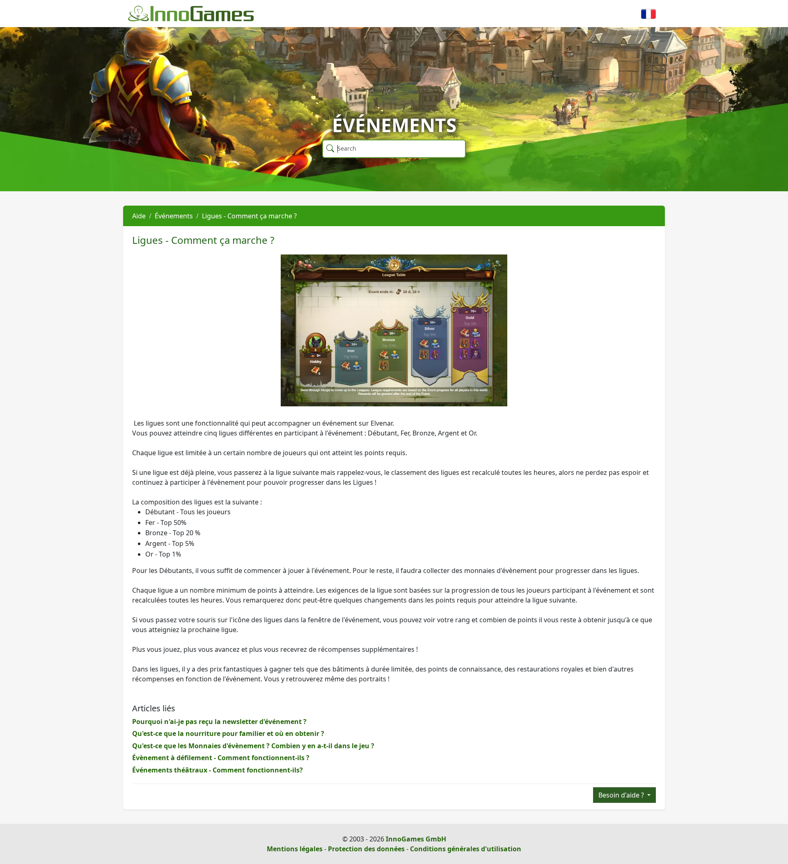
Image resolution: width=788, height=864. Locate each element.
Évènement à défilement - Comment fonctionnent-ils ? (220, 757)
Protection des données (366, 848)
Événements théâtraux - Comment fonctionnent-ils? (217, 770)
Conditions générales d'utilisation (465, 848)
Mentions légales (295, 848)
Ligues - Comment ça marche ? (249, 215)
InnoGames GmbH (416, 838)
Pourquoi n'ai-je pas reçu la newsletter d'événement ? (219, 721)
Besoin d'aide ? (622, 795)
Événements (174, 215)
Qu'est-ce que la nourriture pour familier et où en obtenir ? (228, 733)
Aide (139, 215)
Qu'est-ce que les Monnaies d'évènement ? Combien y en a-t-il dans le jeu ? (253, 745)
